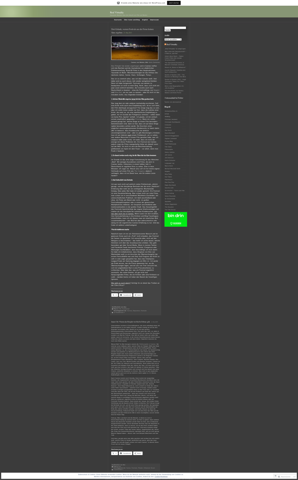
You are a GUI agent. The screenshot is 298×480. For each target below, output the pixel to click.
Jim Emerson (169, 157)
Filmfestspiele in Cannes (147, 344)
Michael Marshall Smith (172, 168)
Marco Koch (169, 166)
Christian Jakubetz (171, 119)
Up (123, 350)
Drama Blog (169, 141)
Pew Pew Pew (169, 182)
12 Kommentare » (119, 312)
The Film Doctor (170, 209)
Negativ (157, 90)
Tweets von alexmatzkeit (172, 102)
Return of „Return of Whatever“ (175, 67)
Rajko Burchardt (170, 185)
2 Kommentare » (118, 469)
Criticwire (168, 125)
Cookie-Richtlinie (161, 476)
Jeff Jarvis (168, 155)
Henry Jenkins (170, 152)
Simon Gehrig (169, 193)
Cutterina (168, 127)
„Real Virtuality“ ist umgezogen (175, 48)
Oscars (153, 468)
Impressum (154, 20)
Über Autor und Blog (132, 20)
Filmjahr (140, 468)
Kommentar (126, 308)
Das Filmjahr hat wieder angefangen (125, 66)
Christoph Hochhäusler (172, 122)
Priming (138, 119)
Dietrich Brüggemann (172, 135)
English (145, 20)
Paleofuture (169, 179)
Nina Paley (168, 174)
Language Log (169, 163)
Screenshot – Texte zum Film (175, 190)
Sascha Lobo (169, 187)
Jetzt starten (174, 3)
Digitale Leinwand (171, 138)
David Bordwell (170, 133)
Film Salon (168, 146)
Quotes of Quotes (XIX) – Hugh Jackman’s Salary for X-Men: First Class (175, 81)
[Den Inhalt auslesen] (165, 44)
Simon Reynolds (170, 196)
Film (120, 308)
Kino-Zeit (118, 92)
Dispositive (136, 310)
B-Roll (167, 114)
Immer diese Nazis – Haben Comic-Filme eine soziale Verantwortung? (174, 58)
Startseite (118, 20)
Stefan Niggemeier (171, 204)
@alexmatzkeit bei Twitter (173, 98)
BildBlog (167, 116)
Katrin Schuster (170, 160)
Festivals (144, 310)
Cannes (129, 310)
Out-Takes (168, 177)
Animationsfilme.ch (171, 111)
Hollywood (147, 468)
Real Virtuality (117, 12)
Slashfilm (168, 201)
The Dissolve (169, 207)
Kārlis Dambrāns (154, 62)
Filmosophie (169, 149)
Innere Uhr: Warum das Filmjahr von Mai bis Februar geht (130, 321)
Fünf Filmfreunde (170, 144)
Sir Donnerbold (170, 198)
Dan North (168, 130)
